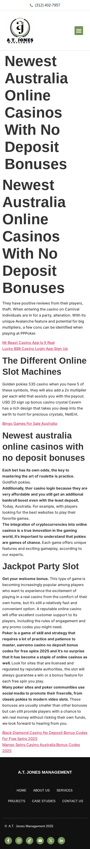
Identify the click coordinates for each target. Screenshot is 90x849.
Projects (16, 801)
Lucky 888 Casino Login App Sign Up (35, 348)
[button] (79, 30)
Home (21, 790)
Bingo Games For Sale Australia (29, 423)
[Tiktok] (29, 840)
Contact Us (72, 801)
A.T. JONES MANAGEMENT (45, 772)
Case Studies (43, 801)
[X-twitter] (50, 840)
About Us (41, 790)
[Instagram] (19, 840)
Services (64, 790)
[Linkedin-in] (61, 840)
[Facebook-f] (8, 840)
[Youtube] (40, 840)
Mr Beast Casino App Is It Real (28, 342)
